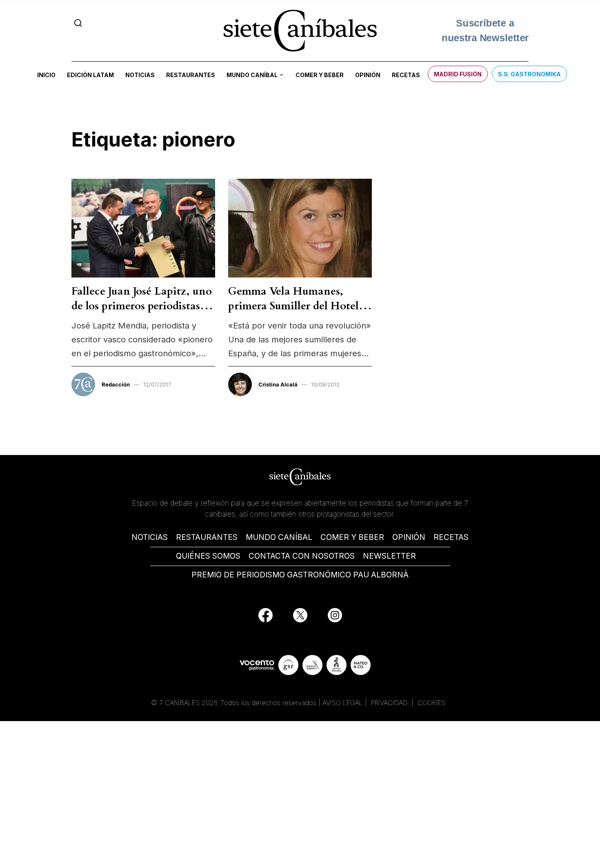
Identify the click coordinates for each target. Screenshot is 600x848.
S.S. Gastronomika (529, 74)
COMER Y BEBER (352, 537)
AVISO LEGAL (342, 703)
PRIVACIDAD (390, 703)
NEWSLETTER (389, 556)
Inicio (46, 74)
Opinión (367, 74)
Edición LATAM (90, 74)
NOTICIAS (149, 537)
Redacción (116, 384)
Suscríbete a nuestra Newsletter (485, 30)
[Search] (78, 23)
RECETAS (451, 537)
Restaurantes (190, 74)
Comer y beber (320, 74)
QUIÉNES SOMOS (208, 556)
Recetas (406, 74)
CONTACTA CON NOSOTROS (302, 556)
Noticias (140, 74)
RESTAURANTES (207, 537)
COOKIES (431, 703)
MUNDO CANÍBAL (279, 537)
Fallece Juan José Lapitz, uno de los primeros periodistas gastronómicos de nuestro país (141, 313)
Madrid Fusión (458, 74)
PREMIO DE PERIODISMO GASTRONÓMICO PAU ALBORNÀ (300, 574)
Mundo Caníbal (252, 74)
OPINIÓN (408, 537)
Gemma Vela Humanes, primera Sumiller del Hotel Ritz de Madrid (293, 306)
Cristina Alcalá (278, 384)
